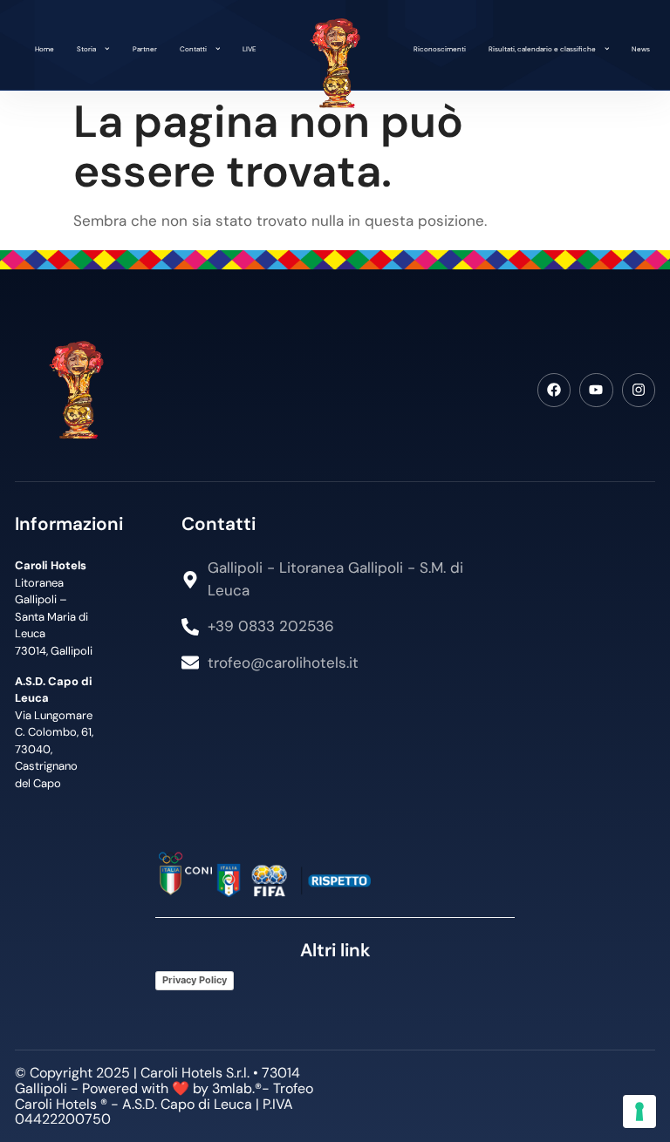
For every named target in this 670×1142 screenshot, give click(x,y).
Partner (145, 48)
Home (44, 48)
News (641, 48)
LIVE (249, 48)
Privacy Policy (194, 980)
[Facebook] (554, 389)
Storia (86, 48)
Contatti (193, 48)
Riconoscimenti (440, 48)
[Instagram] (638, 389)
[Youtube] (595, 389)
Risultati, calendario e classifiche (542, 48)
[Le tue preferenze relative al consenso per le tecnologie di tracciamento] (639, 1111)
